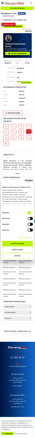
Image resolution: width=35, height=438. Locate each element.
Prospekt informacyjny (13, 26)
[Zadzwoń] (31, 3)
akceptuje (9, 433)
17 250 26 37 (17, 357)
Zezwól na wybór (17, 249)
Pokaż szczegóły (23, 237)
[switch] (30, 218)
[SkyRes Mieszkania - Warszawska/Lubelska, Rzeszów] (9, 271)
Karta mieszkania (13, 113)
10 (21, 137)
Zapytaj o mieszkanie (19, 53)
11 (29, 137)
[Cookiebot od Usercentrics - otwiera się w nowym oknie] (25, 180)
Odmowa (17, 256)
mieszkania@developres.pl (17, 366)
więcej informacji (21, 433)
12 (6, 143)
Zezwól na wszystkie (17, 243)
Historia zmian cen (26, 82)
